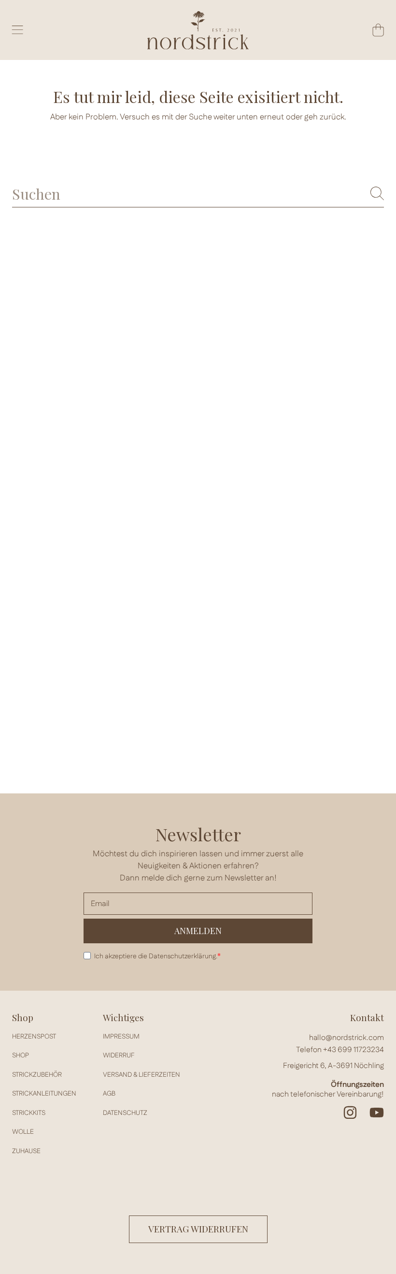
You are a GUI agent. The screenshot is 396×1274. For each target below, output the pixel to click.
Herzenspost (34, 1036)
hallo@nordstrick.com (346, 1037)
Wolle (23, 1132)
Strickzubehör (37, 1075)
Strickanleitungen (44, 1093)
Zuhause (26, 1151)
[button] (17, 30)
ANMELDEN (198, 931)
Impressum (121, 1036)
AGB (109, 1093)
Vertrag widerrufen (198, 1229)
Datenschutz (125, 1113)
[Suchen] (377, 193)
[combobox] (198, 193)
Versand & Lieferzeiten (141, 1075)
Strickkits (28, 1113)
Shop (20, 1055)
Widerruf (119, 1055)
